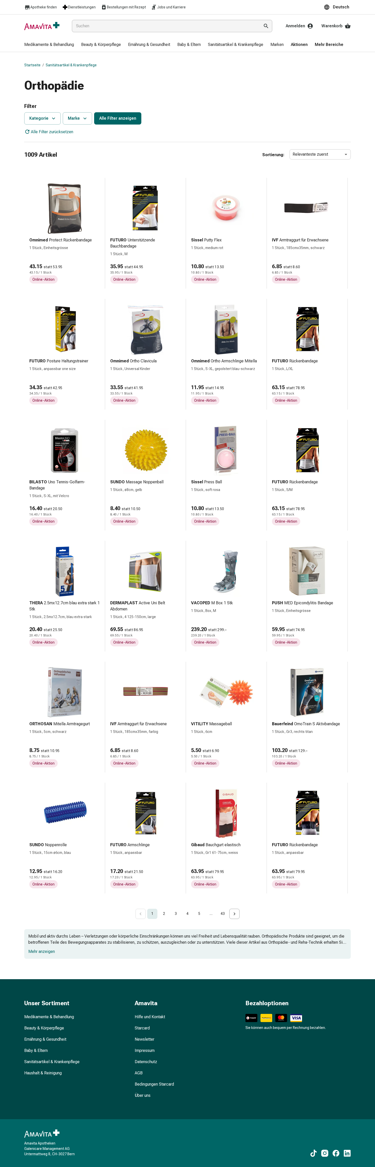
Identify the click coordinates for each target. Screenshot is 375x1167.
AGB (139, 1073)
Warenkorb (332, 25)
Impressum (145, 1050)
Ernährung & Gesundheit (45, 1039)
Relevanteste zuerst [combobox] (310, 154)
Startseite (32, 65)
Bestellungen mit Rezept (126, 7)
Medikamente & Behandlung (49, 1016)
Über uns (143, 1095)
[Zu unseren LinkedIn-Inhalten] (347, 1153)
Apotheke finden (43, 7)
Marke (74, 118)
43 (223, 914)
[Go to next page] (234, 914)
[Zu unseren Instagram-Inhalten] (324, 1153)
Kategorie (38, 118)
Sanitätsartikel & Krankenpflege (71, 65)
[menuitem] (49, 45)
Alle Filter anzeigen (117, 118)
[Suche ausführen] (266, 26)
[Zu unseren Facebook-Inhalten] (336, 1153)
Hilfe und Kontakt (150, 1016)
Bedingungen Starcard (154, 1084)
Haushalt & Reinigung (43, 1073)
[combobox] (165, 26)
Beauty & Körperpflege (44, 1028)
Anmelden (295, 25)
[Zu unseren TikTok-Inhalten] (313, 1153)
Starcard (142, 1028)
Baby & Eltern (36, 1050)
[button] (337, 7)
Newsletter (144, 1039)
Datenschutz (146, 1061)
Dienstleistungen (82, 7)
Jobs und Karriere (171, 7)
